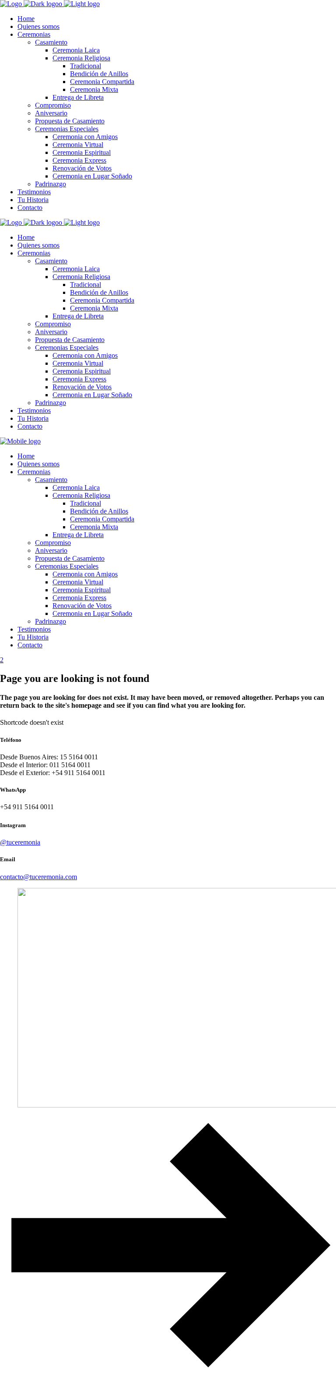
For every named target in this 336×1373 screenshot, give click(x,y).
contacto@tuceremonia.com (38, 876)
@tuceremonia (20, 842)
